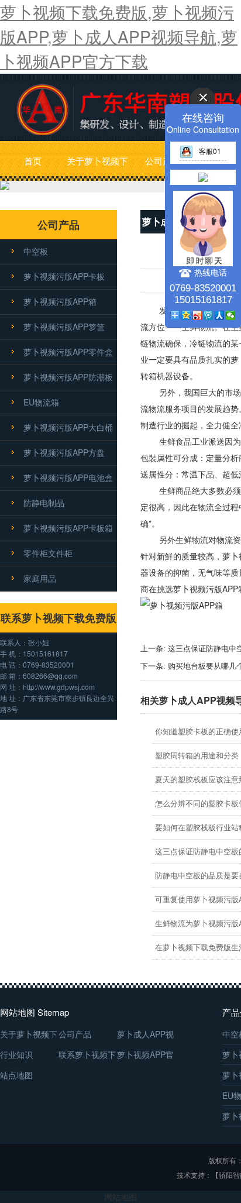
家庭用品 (39, 578)
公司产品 (162, 160)
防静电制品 (43, 502)
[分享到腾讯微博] (209, 315)
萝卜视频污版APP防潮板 (68, 377)
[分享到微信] (231, 315)
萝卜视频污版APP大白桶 (68, 427)
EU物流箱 (41, 402)
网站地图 (120, 1196)
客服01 (210, 151)
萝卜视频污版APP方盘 (64, 452)
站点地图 (16, 1075)
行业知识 (16, 1054)
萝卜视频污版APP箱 (60, 301)
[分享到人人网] (220, 315)
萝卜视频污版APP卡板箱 (68, 528)
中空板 (35, 251)
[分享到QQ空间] (186, 315)
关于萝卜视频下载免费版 (97, 167)
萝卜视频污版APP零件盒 (68, 352)
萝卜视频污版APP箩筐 (64, 326)
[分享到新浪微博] (197, 315)
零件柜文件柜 (48, 553)
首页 (33, 160)
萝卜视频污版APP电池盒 (68, 477)
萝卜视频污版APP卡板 (64, 276)
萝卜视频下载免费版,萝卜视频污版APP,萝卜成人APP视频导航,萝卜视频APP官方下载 (118, 36)
